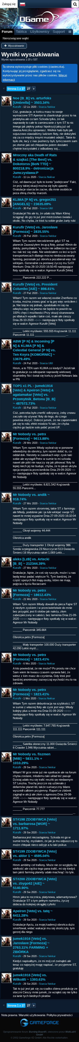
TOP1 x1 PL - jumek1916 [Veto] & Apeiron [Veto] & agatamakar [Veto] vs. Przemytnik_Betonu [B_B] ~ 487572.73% (34, 394)
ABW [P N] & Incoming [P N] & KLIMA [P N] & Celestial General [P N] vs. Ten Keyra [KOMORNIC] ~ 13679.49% (34, 350)
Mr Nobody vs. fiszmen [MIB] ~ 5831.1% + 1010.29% (31, 758)
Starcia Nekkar (47, 106)
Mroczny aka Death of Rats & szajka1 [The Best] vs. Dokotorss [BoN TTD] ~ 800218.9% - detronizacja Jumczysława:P (35, 164)
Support (59, 32)
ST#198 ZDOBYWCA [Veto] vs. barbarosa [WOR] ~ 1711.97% (35, 823)
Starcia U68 (46, 208)
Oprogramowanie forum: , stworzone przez (39, 1033)
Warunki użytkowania (32, 1015)
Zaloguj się (9, 4)
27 (28, 88)
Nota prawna (9, 1015)
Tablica (21, 32)
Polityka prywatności (59, 1015)
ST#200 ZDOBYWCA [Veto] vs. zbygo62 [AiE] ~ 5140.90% (35, 883)
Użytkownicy (39, 32)
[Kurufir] (7, 101)
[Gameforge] (39, 1019)
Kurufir (17, 106)
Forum (7, 32)
